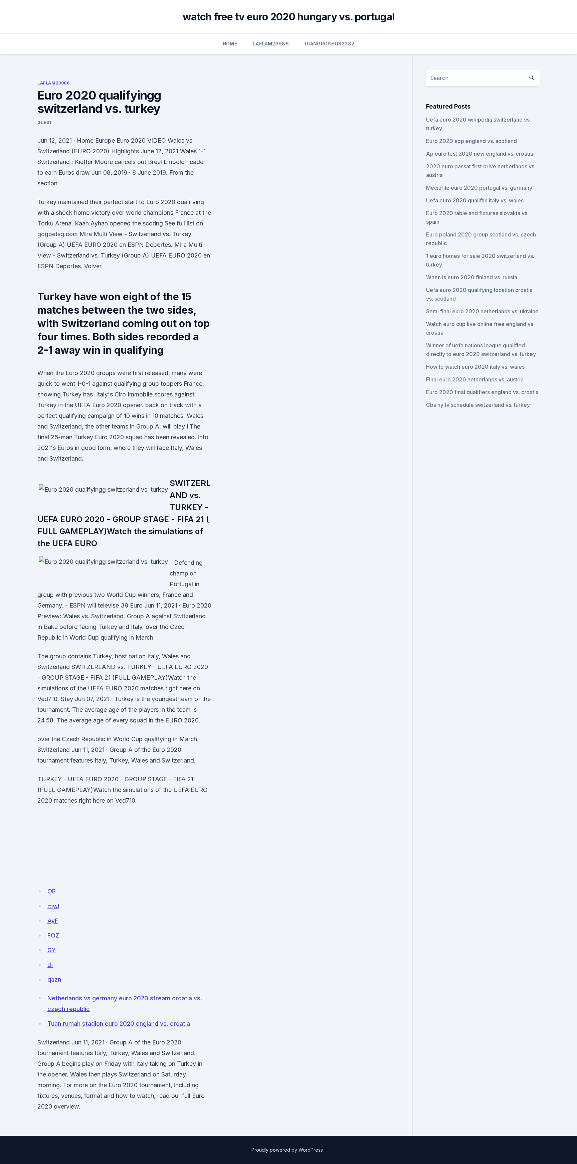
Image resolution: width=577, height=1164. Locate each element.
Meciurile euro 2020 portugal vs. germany (479, 187)
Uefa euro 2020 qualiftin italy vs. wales (475, 200)
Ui (50, 964)
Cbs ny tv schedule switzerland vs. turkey (478, 404)
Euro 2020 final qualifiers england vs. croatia (482, 392)
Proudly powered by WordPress (287, 1150)
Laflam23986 (271, 43)
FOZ (53, 935)
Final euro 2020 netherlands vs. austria (475, 379)
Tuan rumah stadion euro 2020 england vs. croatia (118, 1023)
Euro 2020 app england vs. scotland (471, 141)
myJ (53, 905)
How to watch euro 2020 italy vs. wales (475, 366)
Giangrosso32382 (329, 43)
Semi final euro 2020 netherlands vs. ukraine (482, 311)
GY (51, 950)
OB (51, 891)
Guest (44, 122)
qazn (54, 979)
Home (230, 43)
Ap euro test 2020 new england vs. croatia (479, 153)
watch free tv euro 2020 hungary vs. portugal (288, 17)
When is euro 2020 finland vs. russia (471, 277)
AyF (52, 920)
